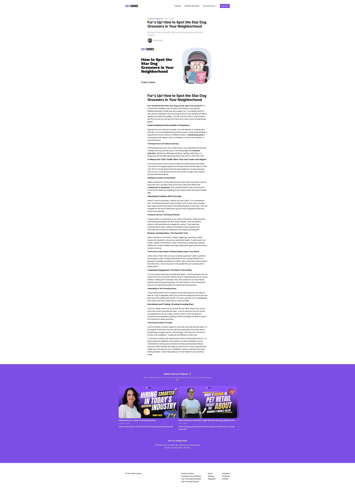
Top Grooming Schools (190, 481)
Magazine (211, 479)
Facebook (226, 476)
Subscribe (224, 6)
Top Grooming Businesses (191, 479)
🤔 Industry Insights (155, 18)
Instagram (226, 473)
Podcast (177, 6)
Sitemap (211, 476)
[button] (209, 6)
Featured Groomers (192, 6)
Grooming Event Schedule (191, 476)
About (210, 473)
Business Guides (187, 473)
